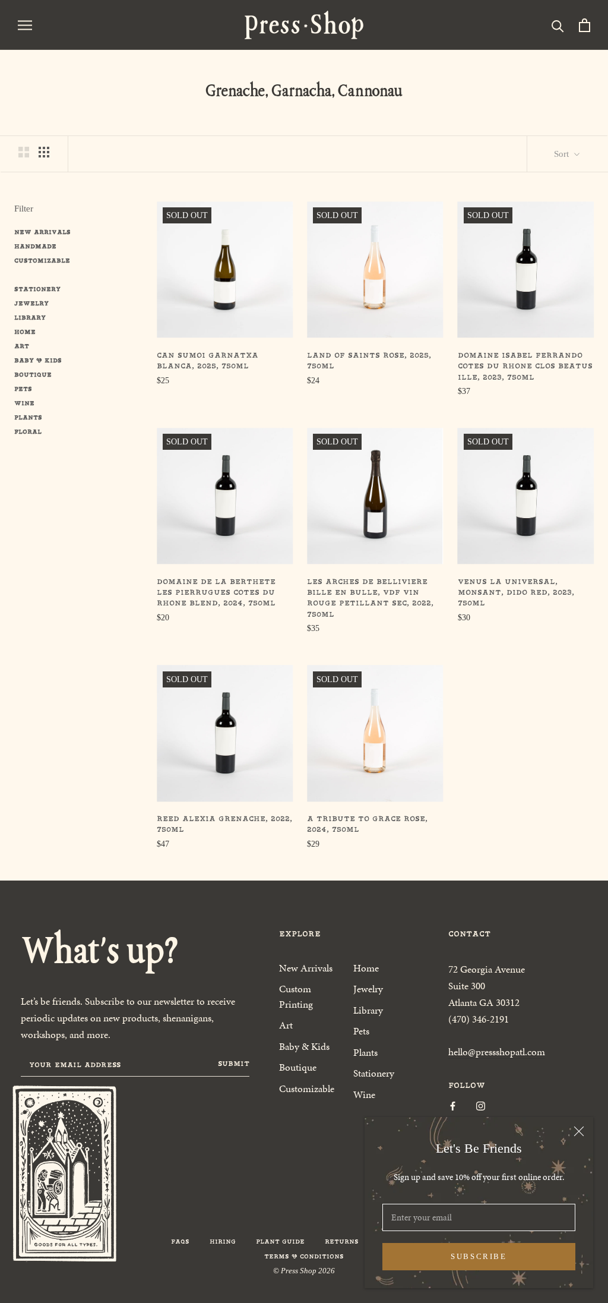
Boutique (33, 374)
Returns (342, 1241)
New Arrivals (42, 232)
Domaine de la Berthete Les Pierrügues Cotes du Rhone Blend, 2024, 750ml (216, 592)
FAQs (180, 1241)
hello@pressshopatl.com (496, 1052)
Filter (23, 208)
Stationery (37, 289)
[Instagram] (480, 1105)
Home (25, 332)
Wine (24, 403)
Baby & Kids (38, 360)
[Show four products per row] (44, 152)
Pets (23, 389)
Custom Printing (296, 996)
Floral (28, 432)
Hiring (223, 1241)
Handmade (35, 246)
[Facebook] (452, 1105)
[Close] (579, 1131)
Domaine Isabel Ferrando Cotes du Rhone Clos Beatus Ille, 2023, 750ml (525, 366)
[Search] (558, 25)
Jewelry (31, 303)
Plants (28, 417)
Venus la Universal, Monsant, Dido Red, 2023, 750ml (516, 592)
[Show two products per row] (23, 152)
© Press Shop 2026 (304, 1270)
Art (21, 346)
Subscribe (478, 1256)
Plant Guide (280, 1241)
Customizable (42, 260)
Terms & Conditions (304, 1256)
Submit (233, 1063)
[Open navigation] (25, 25)
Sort (562, 154)
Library (30, 317)
